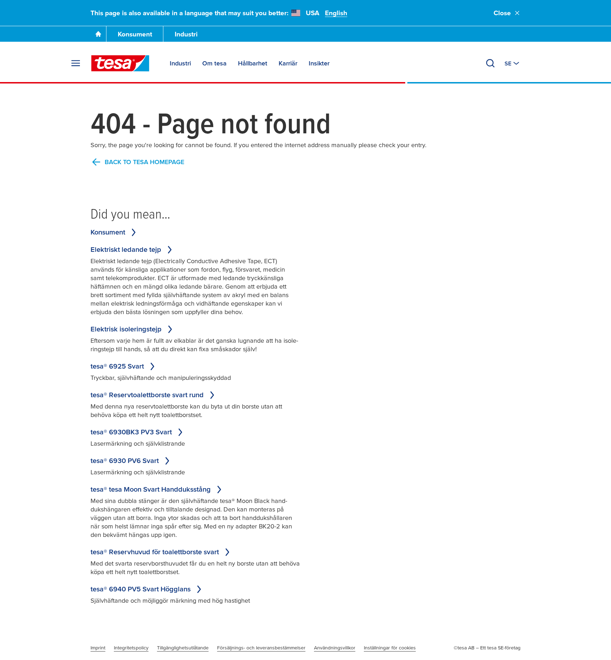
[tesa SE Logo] (120, 63)
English (336, 13)
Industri (186, 34)
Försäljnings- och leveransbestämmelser (261, 647)
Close (502, 13)
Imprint (98, 647)
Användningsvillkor (334, 647)
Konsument (135, 34)
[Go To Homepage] (98, 34)
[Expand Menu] (75, 63)
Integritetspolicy (131, 647)
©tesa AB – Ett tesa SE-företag (487, 647)
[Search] (490, 63)
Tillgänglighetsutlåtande (183, 647)
